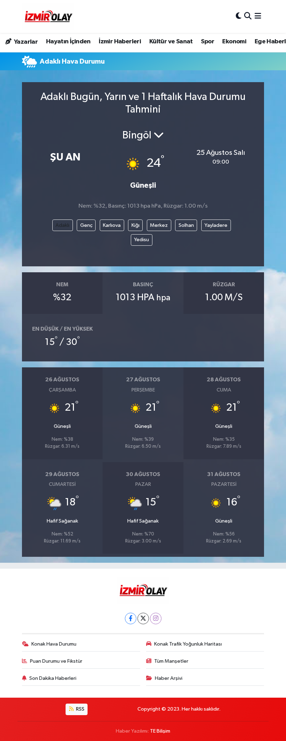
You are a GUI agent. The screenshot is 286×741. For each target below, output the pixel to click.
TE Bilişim (160, 731)
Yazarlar (25, 42)
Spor (207, 41)
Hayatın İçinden (68, 41)
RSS (79, 709)
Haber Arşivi (168, 678)
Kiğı (135, 225)
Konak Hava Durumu (53, 644)
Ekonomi (234, 41)
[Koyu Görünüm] (238, 16)
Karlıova (112, 225)
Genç (86, 225)
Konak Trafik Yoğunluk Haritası (188, 644)
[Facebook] (130, 618)
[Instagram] (155, 618)
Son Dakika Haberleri (52, 678)
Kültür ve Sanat (171, 41)
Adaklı (62, 225)
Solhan (186, 225)
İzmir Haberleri (120, 41)
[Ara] (247, 16)
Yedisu (141, 239)
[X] (143, 618)
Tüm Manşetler (171, 661)
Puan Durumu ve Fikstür (56, 661)
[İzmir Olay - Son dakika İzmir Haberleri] (48, 16)
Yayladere (215, 225)
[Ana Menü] (258, 16)
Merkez (159, 225)
